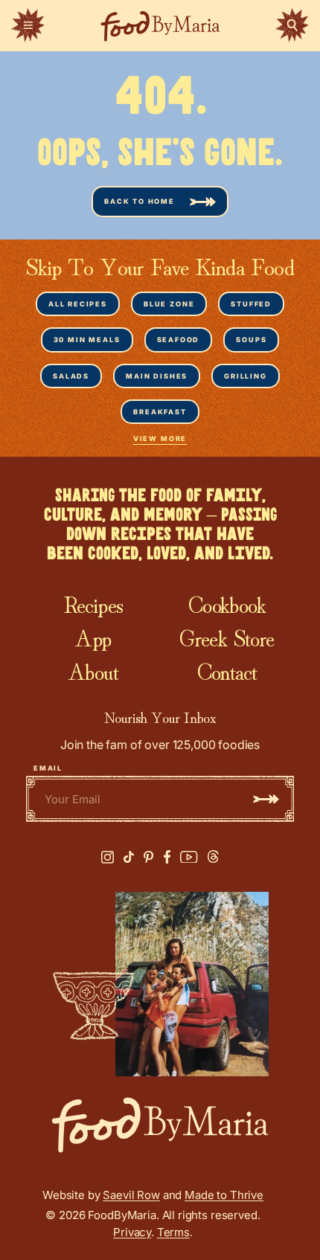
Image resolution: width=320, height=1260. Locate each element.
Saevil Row (131, 1195)
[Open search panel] (292, 25)
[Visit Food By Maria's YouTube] (189, 857)
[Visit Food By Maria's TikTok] (129, 857)
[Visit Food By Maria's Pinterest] (149, 857)
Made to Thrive (224, 1195)
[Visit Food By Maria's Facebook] (167, 857)
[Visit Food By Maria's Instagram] (107, 857)
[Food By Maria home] (160, 25)
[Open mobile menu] (28, 25)
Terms (173, 1232)
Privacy (132, 1232)
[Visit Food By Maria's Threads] (213, 857)
